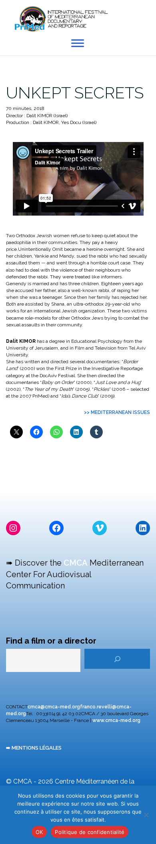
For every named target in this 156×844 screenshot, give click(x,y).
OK (39, 832)
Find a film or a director (51, 641)
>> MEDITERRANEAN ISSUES (117, 412)
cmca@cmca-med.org (54, 707)
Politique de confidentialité (89, 832)
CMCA (76, 563)
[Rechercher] (117, 659)
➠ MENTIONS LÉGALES (34, 748)
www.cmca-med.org (116, 720)
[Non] (146, 815)
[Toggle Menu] (77, 43)
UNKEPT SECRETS (75, 92)
